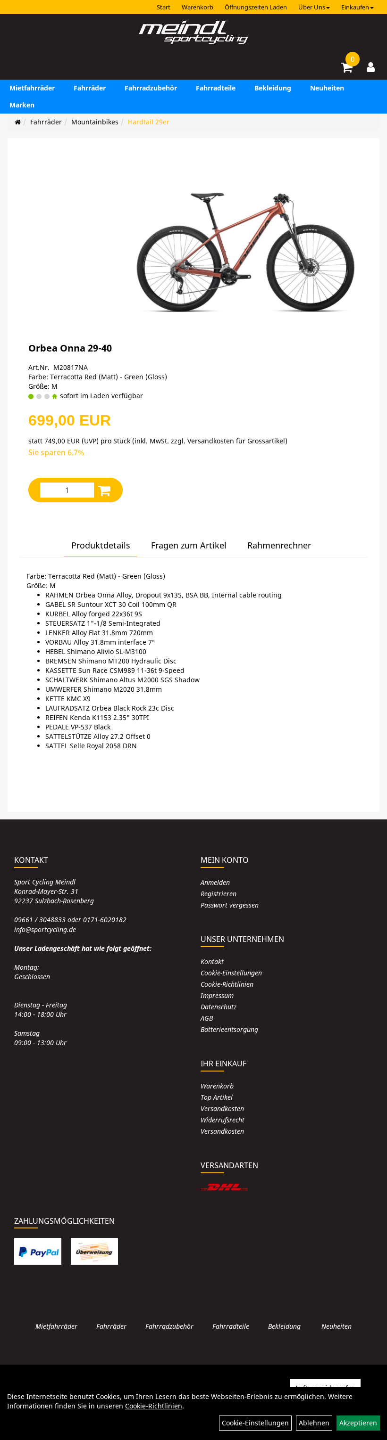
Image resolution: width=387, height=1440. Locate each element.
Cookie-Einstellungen (231, 972)
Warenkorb (197, 7)
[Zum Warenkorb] (347, 69)
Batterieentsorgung (229, 1029)
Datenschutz (218, 1006)
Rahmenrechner (279, 545)
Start (163, 7)
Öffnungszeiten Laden (256, 7)
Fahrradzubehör (151, 87)
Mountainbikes (94, 121)
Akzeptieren (358, 1422)
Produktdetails (100, 545)
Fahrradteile (216, 87)
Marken (21, 104)
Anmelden (215, 882)
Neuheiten (327, 87)
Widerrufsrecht (222, 1119)
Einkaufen (355, 7)
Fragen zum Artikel (189, 545)
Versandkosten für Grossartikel (236, 440)
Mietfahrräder (32, 87)
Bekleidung (272, 87)
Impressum (217, 995)
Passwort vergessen (230, 904)
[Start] (18, 121)
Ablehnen (314, 1422)
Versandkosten (222, 1108)
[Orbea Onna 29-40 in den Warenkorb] (104, 490)
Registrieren (218, 893)
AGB (207, 1018)
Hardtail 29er (148, 121)
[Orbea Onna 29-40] (245, 245)
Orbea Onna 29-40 (70, 348)
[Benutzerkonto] (370, 67)
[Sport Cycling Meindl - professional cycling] (193, 33)
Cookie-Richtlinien (227, 984)
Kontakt (212, 961)
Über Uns (311, 7)
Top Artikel (217, 1097)
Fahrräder (90, 87)
